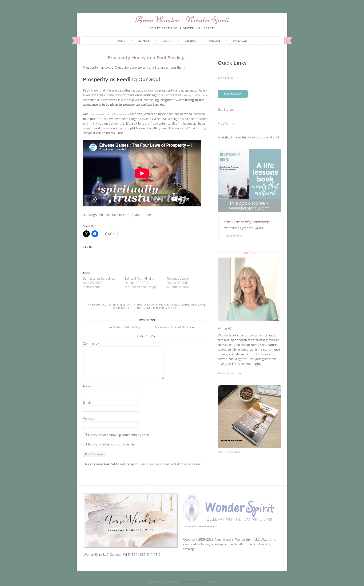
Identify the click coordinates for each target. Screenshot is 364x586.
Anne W (225, 328)
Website (89, 419)
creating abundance (192, 304)
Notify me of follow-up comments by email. (119, 435)
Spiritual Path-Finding (139, 279)
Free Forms (226, 123)
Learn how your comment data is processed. (171, 464)
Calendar (240, 40)
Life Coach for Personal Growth (174, 327)
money (147, 308)
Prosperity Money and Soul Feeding (146, 57)
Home (121, 40)
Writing (190, 40)
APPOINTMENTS (230, 78)
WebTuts (211, 581)
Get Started (226, 110)
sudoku (173, 308)
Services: (144, 40)
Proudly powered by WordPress (163, 581)
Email (88, 402)
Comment (91, 344)
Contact (214, 40)
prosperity (160, 308)
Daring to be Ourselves (99, 279)
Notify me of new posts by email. (111, 444)
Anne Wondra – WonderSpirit (182, 20)
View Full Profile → (231, 373)
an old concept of (174, 95)
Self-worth (127, 304)
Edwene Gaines (151, 119)
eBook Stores (256, 137)
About (167, 40)
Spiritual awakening (150, 304)
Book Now (233, 93)
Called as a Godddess (229, 451)
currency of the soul (127, 308)
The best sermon (178, 279)
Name (88, 386)
